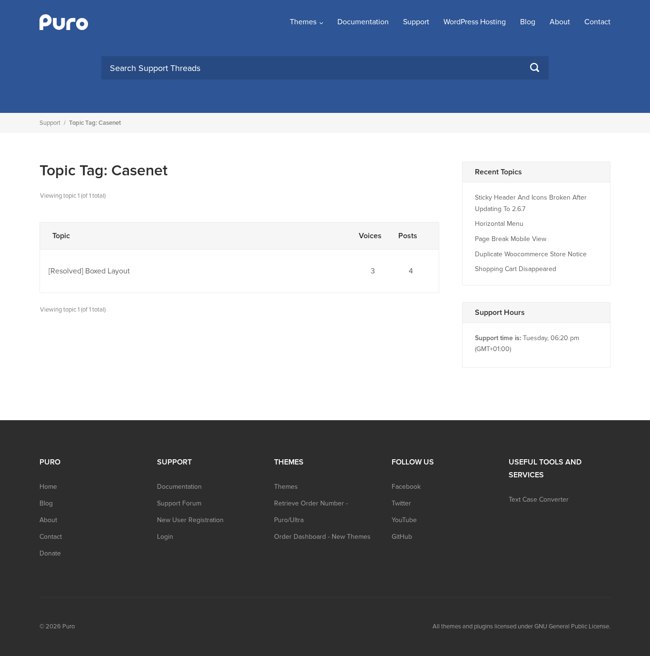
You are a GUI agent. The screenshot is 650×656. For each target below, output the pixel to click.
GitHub (402, 537)
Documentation (363, 22)
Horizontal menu (499, 224)
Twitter (401, 503)
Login (165, 537)
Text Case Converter (539, 499)
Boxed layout (107, 271)
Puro (68, 626)
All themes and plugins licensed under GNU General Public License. (522, 626)
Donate (50, 553)
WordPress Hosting (474, 22)
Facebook (406, 487)
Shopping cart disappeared (515, 269)
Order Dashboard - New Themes (322, 537)
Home (48, 487)
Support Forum (179, 503)
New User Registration (190, 520)
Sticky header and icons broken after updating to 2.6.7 (531, 203)
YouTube (404, 520)
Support (416, 22)
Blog (527, 22)
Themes (303, 22)
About (560, 22)
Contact (597, 22)
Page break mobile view (510, 239)
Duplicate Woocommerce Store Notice (531, 254)
